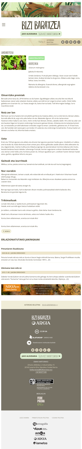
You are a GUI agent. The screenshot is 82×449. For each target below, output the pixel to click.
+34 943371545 (41, 372)
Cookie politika (58, 418)
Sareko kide (48, 338)
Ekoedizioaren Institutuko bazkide (43, 343)
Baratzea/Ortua (36, 58)
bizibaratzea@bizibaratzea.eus (41, 370)
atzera (7, 231)
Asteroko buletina (50, 41)
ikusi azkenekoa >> (52, 44)
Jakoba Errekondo (18, 253)
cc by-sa (43, 331)
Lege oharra (24, 418)
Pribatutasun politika (40, 418)
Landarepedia (7, 52)
